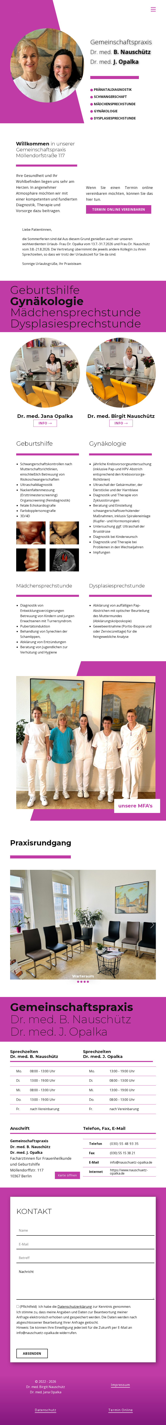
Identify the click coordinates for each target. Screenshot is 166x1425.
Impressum (120, 1385)
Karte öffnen (67, 1175)
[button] (13, 924)
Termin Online (120, 1410)
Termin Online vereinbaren (118, 209)
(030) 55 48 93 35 (124, 1143)
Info (43, 423)
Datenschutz (45, 1410)
